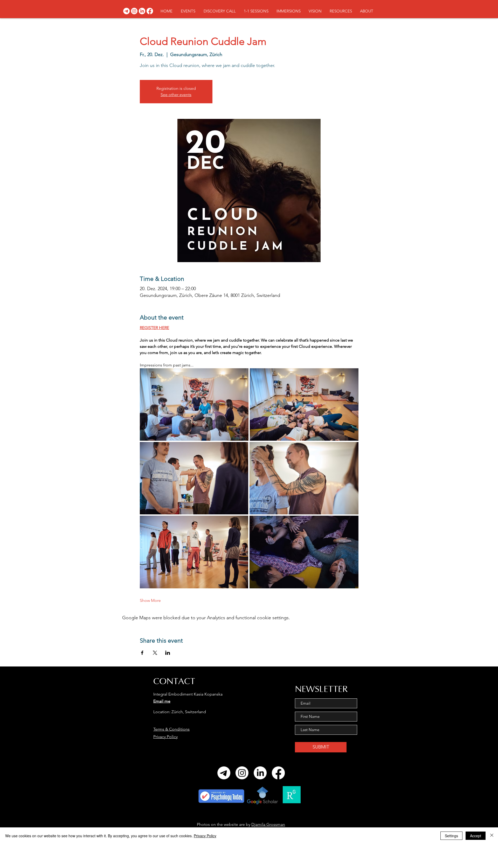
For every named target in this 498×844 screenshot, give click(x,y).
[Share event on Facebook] (142, 653)
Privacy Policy (165, 736)
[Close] (492, 836)
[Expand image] (194, 404)
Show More (150, 600)
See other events (176, 94)
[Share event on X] (155, 653)
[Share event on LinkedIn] (167, 653)
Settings (451, 835)
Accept (475, 835)
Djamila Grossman (268, 824)
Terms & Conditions (171, 729)
